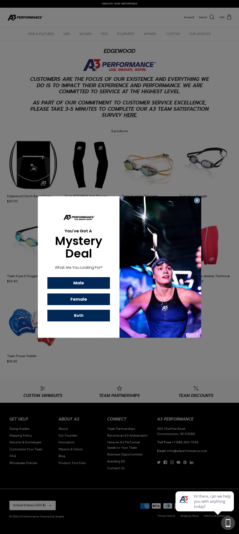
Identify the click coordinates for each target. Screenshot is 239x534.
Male (78, 283)
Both (79, 315)
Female (78, 299)
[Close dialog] (197, 200)
